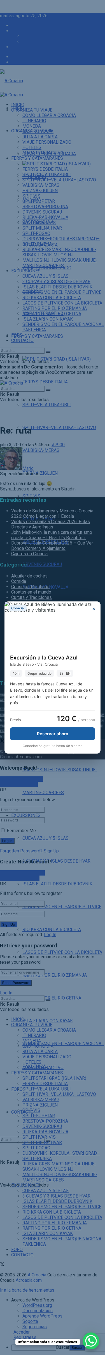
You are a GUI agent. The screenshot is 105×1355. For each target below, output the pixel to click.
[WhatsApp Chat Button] (91, 1340)
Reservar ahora (52, 733)
